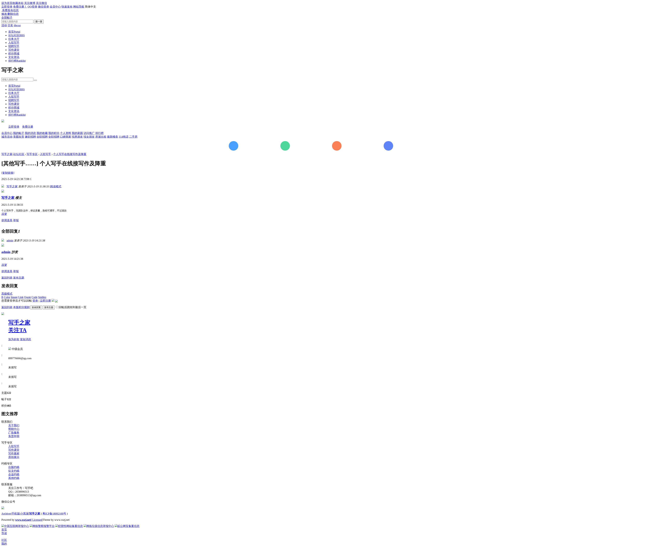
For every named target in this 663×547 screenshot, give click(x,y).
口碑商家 (65, 136)
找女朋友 (89, 136)
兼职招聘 (30, 136)
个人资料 (65, 133)
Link (20, 297)
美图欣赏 (18, 136)
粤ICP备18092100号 (54, 513)
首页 (14, 31)
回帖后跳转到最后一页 (72, 307)
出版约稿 (13, 467)
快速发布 (67, 6)
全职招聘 (42, 136)
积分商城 (13, 53)
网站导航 (78, 6)
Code (34, 297)
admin (10, 240)
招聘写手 (13, 46)
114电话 (123, 136)
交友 (10, 25)
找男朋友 (77, 136)
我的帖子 (18, 133)
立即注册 (45, 300)
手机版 (16, 513)
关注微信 (41, 3)
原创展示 (13, 457)
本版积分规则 (21, 307)
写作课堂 (13, 49)
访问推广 (89, 133)
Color (7, 297)
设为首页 (6, 3)
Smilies (42, 297)
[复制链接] (7, 172)
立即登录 (6, 6)
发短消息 (25, 339)
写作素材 (13, 453)
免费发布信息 (10, 10)
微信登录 (43, 6)
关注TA (17, 330)
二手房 (133, 136)
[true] (35, 80)
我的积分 (53, 133)
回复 (4, 213)
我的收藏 (42, 133)
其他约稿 (13, 478)
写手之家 (6, 154)
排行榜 (17, 60)
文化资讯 (13, 57)
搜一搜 (38, 21)
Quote (27, 297)
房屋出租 (100, 136)
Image (14, 297)
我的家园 (77, 133)
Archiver (6, 513)
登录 (35, 300)
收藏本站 (17, 3)
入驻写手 (13, 42)
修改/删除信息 (10, 13)
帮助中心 (13, 428)
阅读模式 (55, 186)
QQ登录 (32, 6)
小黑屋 (24, 513)
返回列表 (6, 277)
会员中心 (55, 6)
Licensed (37, 519)
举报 (16, 220)
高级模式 (6, 293)
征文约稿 (13, 470)
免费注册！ (20, 6)
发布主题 (18, 277)
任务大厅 (13, 38)
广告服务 (13, 432)
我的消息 (30, 133)
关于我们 (13, 425)
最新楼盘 (112, 136)
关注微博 (29, 3)
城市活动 (6, 136)
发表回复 (36, 307)
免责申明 (13, 436)
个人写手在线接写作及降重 (69, 154)
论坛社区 (16, 35)
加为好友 (13, 339)
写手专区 (32, 154)
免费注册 (27, 126)
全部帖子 (6, 17)
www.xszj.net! (23, 519)
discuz (17, 25)
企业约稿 (13, 474)
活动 (4, 25)
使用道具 (6, 220)
